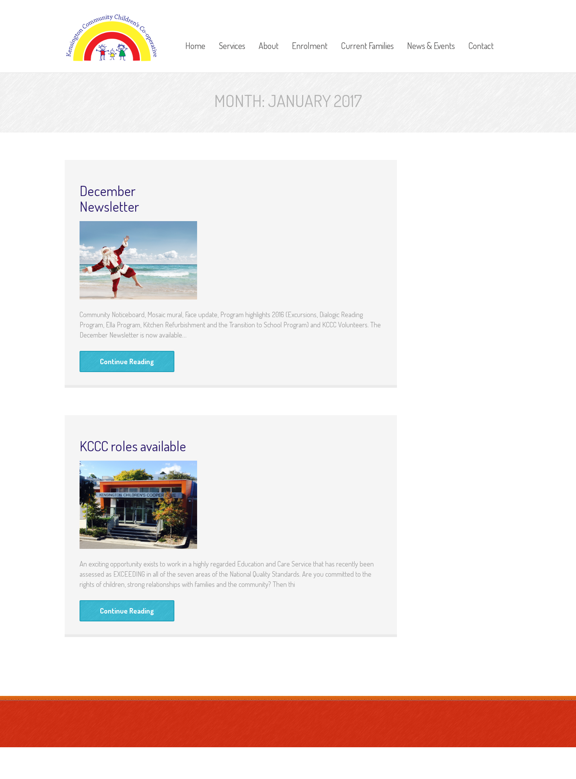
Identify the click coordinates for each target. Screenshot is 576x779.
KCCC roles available (133, 446)
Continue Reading (127, 361)
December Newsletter (109, 198)
